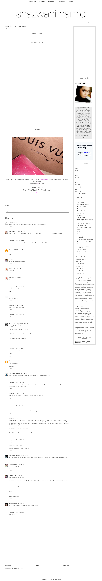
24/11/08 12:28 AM (19, 418)
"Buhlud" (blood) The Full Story (85, 241)
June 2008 (78, 266)
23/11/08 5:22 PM (22, 373)
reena (10, 268)
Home (71, 1)
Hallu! (78, 229)
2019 (76, 166)
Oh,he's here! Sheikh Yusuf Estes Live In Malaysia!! (85, 220)
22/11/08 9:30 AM (19, 240)
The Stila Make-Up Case (83, 223)
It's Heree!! (80, 215)
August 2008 (79, 261)
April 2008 (79, 271)
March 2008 (79, 273)
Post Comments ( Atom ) (18, 568)
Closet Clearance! (81, 206)
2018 (76, 168)
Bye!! (78, 231)
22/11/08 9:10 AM (20, 231)
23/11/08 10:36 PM (19, 405)
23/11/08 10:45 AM (19, 314)
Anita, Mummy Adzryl (14, 455)
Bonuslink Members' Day (83, 204)
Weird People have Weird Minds (85, 239)
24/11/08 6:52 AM (24, 455)
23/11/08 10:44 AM (19, 305)
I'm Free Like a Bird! (82, 252)
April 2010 (77, 283)
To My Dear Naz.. (81, 211)
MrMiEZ (11, 475)
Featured (51, 1)
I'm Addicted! (80, 213)
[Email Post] (8, 211)
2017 (76, 170)
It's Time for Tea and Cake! (84, 227)
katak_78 (11, 259)
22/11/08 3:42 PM (18, 259)
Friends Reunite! (81, 200)
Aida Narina (12, 464)
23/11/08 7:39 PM (19, 382)
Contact (42, 1)
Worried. (79, 244)
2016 (76, 173)
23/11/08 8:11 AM (19, 296)
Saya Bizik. (80, 208)
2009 (76, 189)
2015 (76, 175)
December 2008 (80, 193)
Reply (10, 226)
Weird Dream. (80, 202)
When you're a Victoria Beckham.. (83, 247)
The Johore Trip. (81, 217)
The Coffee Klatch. (82, 225)
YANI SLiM (12, 503)
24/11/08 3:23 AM (19, 439)
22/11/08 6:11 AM (17, 222)
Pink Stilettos (12, 231)
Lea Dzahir (11, 296)
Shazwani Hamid (13, 324)
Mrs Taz (11, 222)
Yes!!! (78, 254)
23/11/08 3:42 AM (19, 286)
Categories (62, 1)
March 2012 (78, 307)
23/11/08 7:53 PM (19, 393)
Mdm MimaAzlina (13, 373)
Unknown (11, 250)
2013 (76, 180)
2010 (76, 187)
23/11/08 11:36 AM (23, 324)
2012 (76, 182)
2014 (76, 177)
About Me (32, 1)
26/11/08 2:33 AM (19, 503)
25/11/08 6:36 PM (18, 475)
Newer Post (8, 565)
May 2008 (79, 268)
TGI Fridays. (80, 198)
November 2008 (80, 196)
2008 (76, 191)
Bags (14, 211)
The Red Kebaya (81, 249)
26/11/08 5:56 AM (19, 512)
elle (9, 361)
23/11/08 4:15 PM (15, 361)
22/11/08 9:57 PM (16, 268)
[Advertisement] (37, 553)
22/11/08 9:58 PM (16, 277)
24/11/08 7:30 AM (19, 464)
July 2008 (78, 264)
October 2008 (80, 257)
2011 (76, 184)
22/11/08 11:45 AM (18, 250)
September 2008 (80, 259)
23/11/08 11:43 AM (19, 348)
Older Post (66, 565)
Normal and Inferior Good (83, 234)
